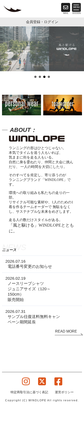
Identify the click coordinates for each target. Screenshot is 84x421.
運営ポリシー (64, 392)
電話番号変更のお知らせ (30, 266)
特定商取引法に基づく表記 (29, 392)
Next (78, 52)
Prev (5, 52)
